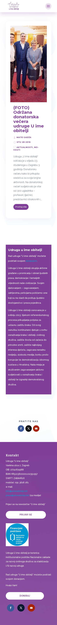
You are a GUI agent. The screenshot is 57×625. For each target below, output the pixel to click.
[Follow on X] (28, 428)
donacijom (31, 261)
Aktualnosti (25, 147)
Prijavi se (26, 514)
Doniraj (25, 596)
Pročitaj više (21, 207)
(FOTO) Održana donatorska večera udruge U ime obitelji (28, 119)
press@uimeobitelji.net (17, 495)
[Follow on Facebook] (21, 428)
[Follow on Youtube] (36, 428)
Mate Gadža (24, 137)
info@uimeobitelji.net (17, 491)
